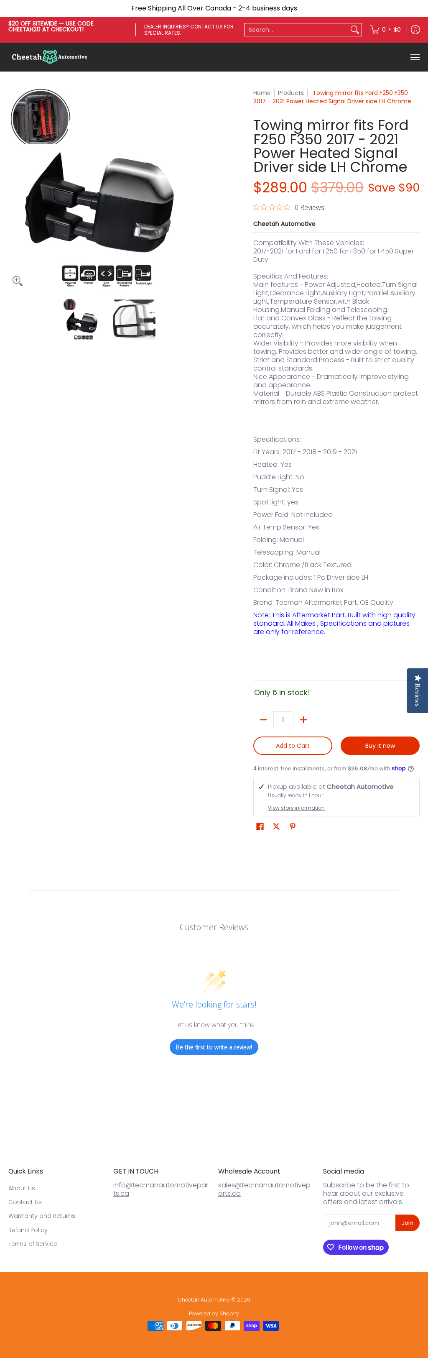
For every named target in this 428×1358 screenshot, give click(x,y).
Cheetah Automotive (284, 224)
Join (407, 1223)
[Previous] (14, 189)
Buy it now (380, 746)
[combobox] (296, 29)
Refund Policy (28, 1230)
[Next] (204, 189)
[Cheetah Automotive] (50, 57)
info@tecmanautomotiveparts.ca (160, 1189)
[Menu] (415, 57)
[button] (260, 826)
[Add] (303, 719)
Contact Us (25, 1202)
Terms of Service (32, 1244)
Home (262, 93)
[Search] (355, 29)
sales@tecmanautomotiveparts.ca (264, 1189)
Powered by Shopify (214, 1313)
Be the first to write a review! (214, 1047)
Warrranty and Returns (41, 1216)
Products (291, 93)
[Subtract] (263, 719)
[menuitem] (385, 30)
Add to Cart (293, 746)
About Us (21, 1188)
